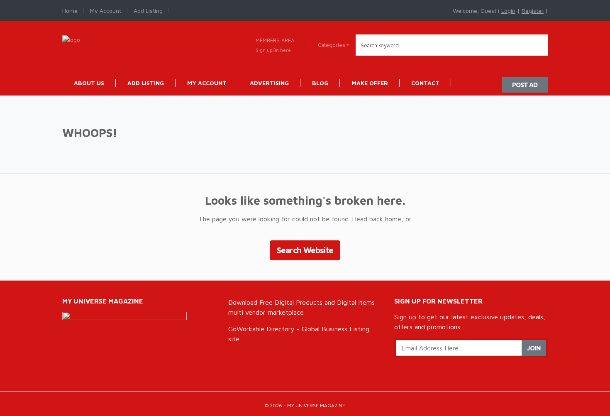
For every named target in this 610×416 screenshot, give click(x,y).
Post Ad (524, 84)
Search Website (305, 250)
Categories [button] (331, 45)
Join (534, 348)
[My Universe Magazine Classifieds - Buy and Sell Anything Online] (71, 38)
